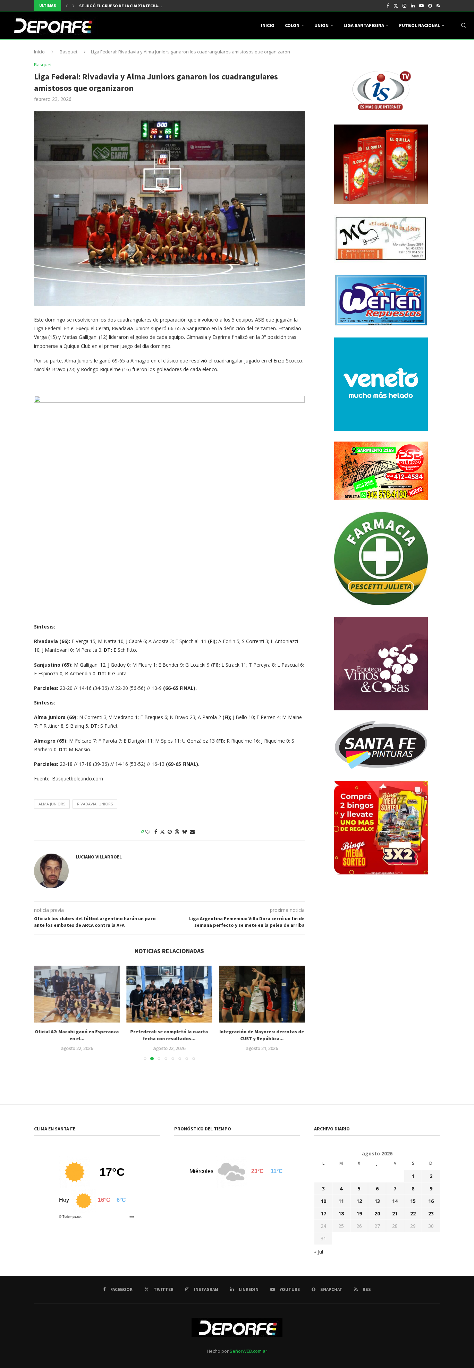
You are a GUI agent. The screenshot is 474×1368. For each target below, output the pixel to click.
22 (413, 1213)
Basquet (68, 52)
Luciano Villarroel (99, 857)
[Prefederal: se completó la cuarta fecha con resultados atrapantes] (169, 994)
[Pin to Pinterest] (170, 831)
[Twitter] (395, 5)
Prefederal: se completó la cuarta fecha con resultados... (169, 1035)
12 (359, 1201)
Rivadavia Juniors (95, 803)
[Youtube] (421, 5)
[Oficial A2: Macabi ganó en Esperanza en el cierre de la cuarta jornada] (77, 994)
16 (431, 1201)
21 (395, 1213)
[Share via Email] (192, 831)
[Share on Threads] (177, 831)
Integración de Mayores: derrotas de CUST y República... (262, 1035)
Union (321, 25)
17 (323, 1213)
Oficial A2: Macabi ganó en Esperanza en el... (77, 1035)
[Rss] (438, 5)
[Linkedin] (413, 5)
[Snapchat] (430, 5)
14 (395, 1201)
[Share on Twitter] (162, 831)
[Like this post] (147, 831)
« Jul (318, 1251)
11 (341, 1201)
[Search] (463, 25)
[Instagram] (404, 5)
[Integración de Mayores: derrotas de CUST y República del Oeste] (262, 994)
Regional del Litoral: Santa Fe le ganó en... (125, 5)
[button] (66, 5)
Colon (292, 25)
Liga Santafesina (364, 25)
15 (413, 1201)
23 (431, 1213)
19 (359, 1213)
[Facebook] (388, 5)
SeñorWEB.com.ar (248, 1351)
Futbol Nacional (419, 25)
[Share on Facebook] (155, 831)
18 (341, 1213)
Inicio (267, 25)
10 (323, 1201)
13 (377, 1201)
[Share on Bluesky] (184, 831)
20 (377, 1213)
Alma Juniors (52, 803)
